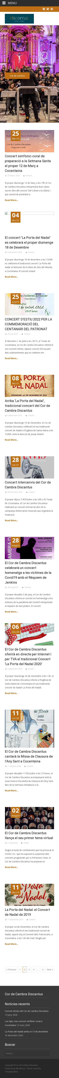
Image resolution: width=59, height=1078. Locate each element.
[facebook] (43, 9)
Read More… (11, 200)
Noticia (26, 843)
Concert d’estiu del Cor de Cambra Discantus (27, 1011)
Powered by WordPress (15, 1068)
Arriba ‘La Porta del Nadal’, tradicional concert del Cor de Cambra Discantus (27, 405)
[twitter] (47, 9)
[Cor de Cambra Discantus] (17, 18)
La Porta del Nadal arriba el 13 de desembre (26, 1031)
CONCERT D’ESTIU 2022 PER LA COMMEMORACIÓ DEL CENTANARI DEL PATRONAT (28, 324)
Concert (29, 175)
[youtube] (51, 9)
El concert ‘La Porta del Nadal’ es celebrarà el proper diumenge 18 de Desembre (29, 242)
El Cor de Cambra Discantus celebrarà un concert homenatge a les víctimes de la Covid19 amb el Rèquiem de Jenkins (28, 572)
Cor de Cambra (35, 75)
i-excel (36, 1068)
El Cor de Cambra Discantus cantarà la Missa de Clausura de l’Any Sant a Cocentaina (29, 756)
